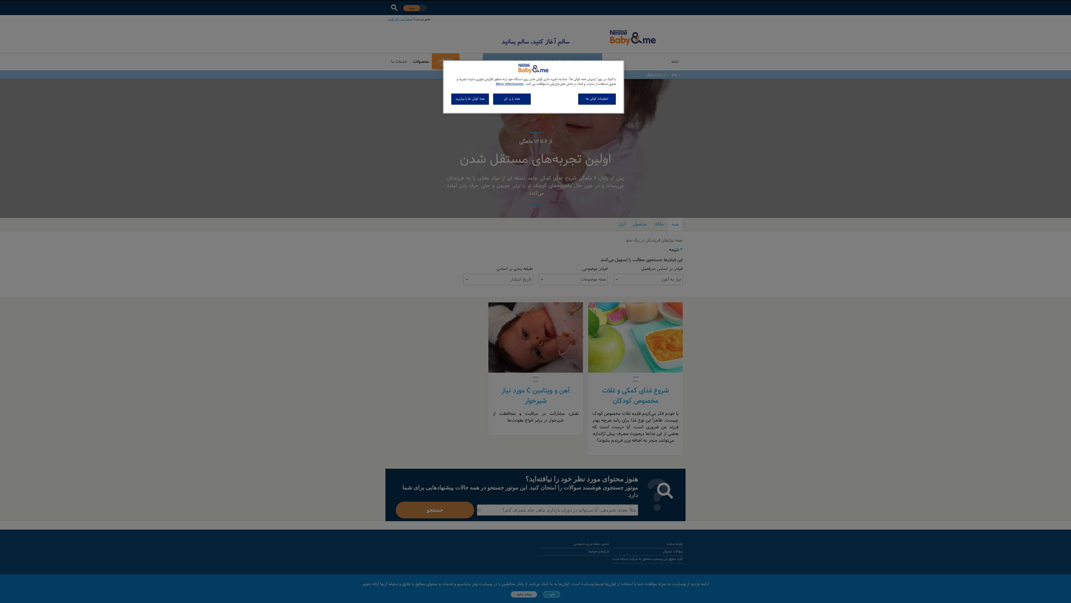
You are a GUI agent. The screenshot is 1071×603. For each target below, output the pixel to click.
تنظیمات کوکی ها (597, 98)
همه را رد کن (512, 98)
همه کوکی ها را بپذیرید (469, 98)
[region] (533, 87)
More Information (510, 84)
